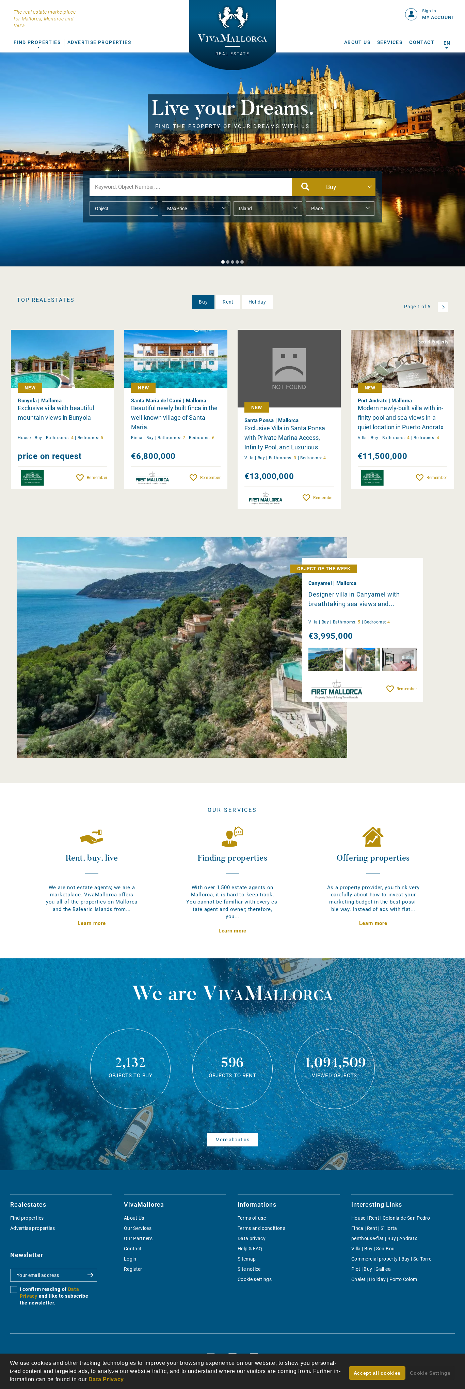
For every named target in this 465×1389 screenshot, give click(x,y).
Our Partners (138, 1238)
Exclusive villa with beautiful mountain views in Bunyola (56, 412)
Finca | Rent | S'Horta (374, 1228)
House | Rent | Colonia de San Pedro (390, 1218)
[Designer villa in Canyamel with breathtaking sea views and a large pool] (182, 647)
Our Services (137, 1228)
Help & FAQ (250, 1248)
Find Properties (37, 42)
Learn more (92, 923)
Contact (421, 42)
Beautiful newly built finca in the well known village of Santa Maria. (174, 417)
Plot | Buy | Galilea (371, 1269)
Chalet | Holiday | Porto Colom (384, 1279)
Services (389, 42)
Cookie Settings (430, 1373)
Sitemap (247, 1259)
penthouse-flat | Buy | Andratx (384, 1238)
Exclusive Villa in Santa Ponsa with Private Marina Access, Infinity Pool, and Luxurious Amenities (284, 438)
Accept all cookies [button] (377, 1373)
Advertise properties (32, 1228)
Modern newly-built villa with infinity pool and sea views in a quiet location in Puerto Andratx (401, 417)
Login (130, 1259)
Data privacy (252, 1238)
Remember (97, 477)
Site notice (249, 1269)
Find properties (27, 1218)
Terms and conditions (261, 1228)
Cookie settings (255, 1279)
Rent (228, 302)
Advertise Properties (99, 42)
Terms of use (252, 1218)
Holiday (257, 302)
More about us (232, 1139)
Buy (203, 302)
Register (133, 1269)
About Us (357, 42)
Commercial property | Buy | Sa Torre (391, 1259)
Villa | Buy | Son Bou (373, 1248)
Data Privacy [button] (106, 1379)
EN (447, 43)
